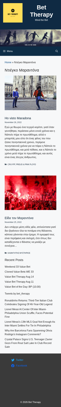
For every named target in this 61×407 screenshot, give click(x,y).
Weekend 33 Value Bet (17, 266)
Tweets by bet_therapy (17, 293)
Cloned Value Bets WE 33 (19, 271)
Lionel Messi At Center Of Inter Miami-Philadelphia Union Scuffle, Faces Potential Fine (29, 313)
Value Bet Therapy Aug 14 (19, 276)
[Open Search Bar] (56, 51)
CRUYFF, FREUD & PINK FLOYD (22, 164)
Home (8, 62)
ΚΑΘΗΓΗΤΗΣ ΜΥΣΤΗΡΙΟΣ (19, 253)
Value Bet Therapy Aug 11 (19, 281)
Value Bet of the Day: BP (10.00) (23, 286)
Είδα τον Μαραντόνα (19, 218)
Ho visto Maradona (18, 118)
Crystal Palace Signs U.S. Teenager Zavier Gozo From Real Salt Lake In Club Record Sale (28, 343)
